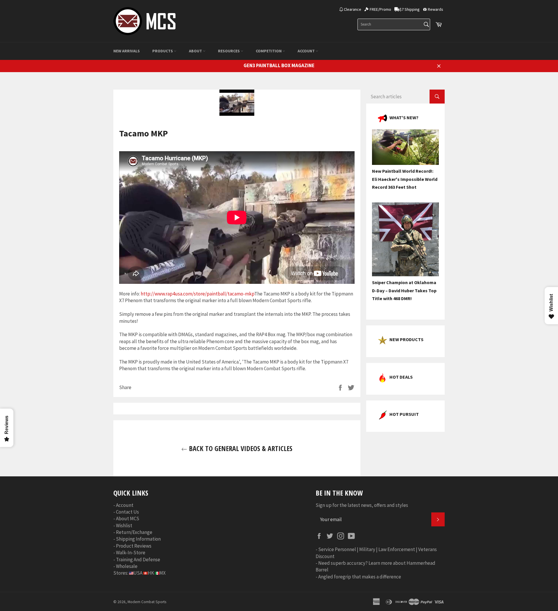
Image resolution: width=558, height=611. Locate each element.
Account (307, 51)
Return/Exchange (134, 532)
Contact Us (127, 512)
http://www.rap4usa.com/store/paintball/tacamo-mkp (197, 294)
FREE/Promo (380, 9)
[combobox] (393, 24)
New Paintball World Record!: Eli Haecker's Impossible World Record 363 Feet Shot (404, 179)
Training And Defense (138, 559)
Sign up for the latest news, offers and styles (362, 505)
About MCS (127, 518)
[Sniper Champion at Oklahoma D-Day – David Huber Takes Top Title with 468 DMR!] (405, 274)
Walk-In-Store (130, 552)
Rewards (435, 9)
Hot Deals (401, 377)
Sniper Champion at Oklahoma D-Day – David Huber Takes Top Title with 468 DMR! (404, 290)
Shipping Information (138, 539)
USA (137, 573)
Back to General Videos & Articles (239, 448)
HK (151, 573)
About (196, 51)
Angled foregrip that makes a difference (359, 576)
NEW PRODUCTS (406, 339)
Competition (269, 51)
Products (163, 51)
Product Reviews (133, 546)
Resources (229, 51)
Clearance (352, 9)
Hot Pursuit (404, 414)
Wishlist (124, 525)
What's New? (404, 117)
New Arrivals (126, 51)
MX (162, 573)
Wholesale (126, 566)
